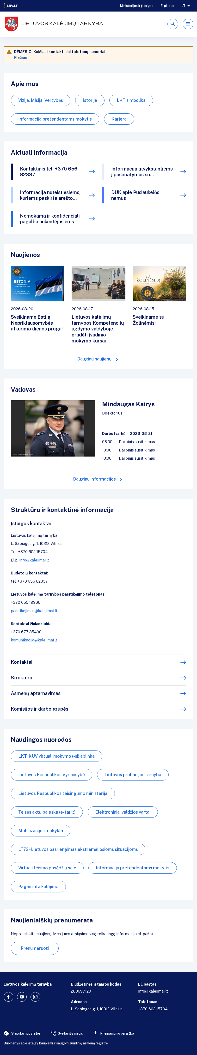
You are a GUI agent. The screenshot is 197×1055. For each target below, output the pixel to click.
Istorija (90, 100)
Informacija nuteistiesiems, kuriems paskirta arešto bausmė (50, 195)
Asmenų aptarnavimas (36, 693)
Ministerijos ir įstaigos (136, 6)
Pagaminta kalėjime (38, 886)
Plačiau (20, 57)
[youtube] (22, 997)
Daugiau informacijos (94, 479)
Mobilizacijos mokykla (40, 830)
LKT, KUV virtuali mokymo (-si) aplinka (56, 756)
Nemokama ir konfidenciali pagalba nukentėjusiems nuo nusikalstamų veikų (50, 219)
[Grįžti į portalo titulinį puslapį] (11, 6)
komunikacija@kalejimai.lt (34, 640)
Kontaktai (21, 662)
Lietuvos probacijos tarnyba (133, 774)
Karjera (119, 119)
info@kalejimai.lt (34, 560)
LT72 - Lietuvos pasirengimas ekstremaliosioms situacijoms (78, 849)
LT (183, 6)
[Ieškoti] (172, 24)
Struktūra (21, 678)
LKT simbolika (131, 100)
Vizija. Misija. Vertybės (40, 100)
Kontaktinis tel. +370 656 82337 (48, 171)
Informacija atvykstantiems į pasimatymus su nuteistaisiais (142, 171)
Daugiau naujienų (94, 358)
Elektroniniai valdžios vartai (122, 812)
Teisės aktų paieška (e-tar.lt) (46, 812)
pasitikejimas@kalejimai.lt (34, 611)
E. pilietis (167, 6)
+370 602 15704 (153, 1009)
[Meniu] (188, 24)
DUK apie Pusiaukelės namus (135, 195)
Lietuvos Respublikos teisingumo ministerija (62, 793)
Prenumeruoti (35, 948)
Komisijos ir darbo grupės (39, 709)
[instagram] (35, 997)
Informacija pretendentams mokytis (55, 119)
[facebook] (8, 997)
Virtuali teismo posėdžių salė (47, 867)
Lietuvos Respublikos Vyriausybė (51, 774)
